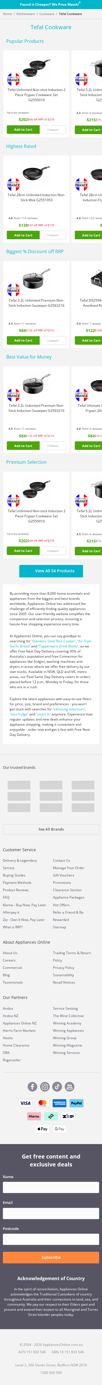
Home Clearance (16, 1045)
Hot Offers (61, 905)
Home (7, 14)
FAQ (6, 897)
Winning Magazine (67, 1045)
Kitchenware (25, 14)
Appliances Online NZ (20, 1023)
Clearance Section (67, 890)
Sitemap (59, 927)
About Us (10, 952)
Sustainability (63, 975)
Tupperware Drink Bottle (58, 646)
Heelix (8, 1037)
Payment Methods (17, 882)
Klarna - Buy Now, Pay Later (24, 905)
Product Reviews (16, 890)
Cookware (46, 14)
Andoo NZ (10, 1015)
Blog (6, 975)
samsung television (69, 709)
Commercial (12, 967)
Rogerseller (12, 1060)
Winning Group (64, 1037)
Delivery (9, 860)
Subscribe (51, 1257)
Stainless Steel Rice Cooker (53, 641)
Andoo (8, 1008)
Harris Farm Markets (19, 1030)
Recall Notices (64, 982)
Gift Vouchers (63, 875)
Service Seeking (65, 1008)
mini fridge (18, 714)
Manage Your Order (68, 867)
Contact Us (61, 860)
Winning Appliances (68, 1030)
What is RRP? (13, 927)
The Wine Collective (68, 1015)
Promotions (62, 882)
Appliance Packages (68, 897)
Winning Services (66, 1052)
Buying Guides (14, 875)
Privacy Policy (63, 967)
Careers (9, 960)
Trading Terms (64, 952)
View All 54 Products (55, 570)
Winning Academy (67, 1023)
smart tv (43, 714)
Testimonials (13, 982)
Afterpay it (11, 912)
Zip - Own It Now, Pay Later (24, 919)
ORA (6, 1052)
